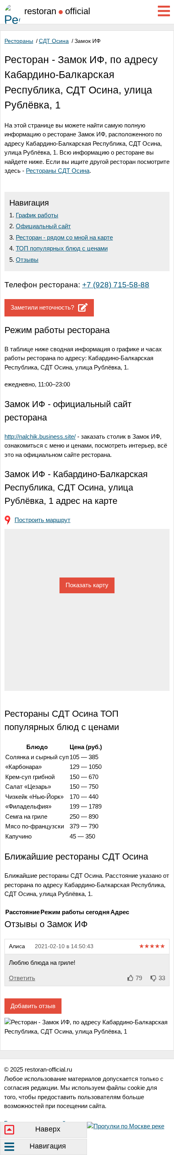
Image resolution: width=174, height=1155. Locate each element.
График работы (37, 215)
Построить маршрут (42, 519)
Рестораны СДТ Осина (57, 170)
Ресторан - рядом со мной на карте (64, 237)
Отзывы (27, 259)
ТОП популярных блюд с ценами (62, 248)
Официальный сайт (43, 226)
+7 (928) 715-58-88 (115, 284)
